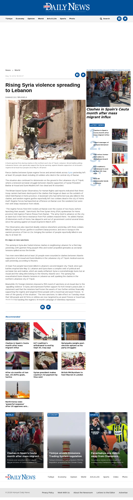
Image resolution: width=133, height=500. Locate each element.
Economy (20, 19)
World (41, 19)
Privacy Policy (48, 493)
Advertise (123, 493)
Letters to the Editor (106, 493)
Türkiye (8, 19)
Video (115, 477)
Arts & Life (52, 19)
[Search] (101, 19)
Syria (70, 173)
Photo (72, 19)
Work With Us (64, 493)
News (8, 70)
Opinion (31, 19)
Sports (63, 19)
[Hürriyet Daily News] (67, 7)
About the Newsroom (83, 493)
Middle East (9, 299)
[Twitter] (125, 18)
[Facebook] (119, 18)
